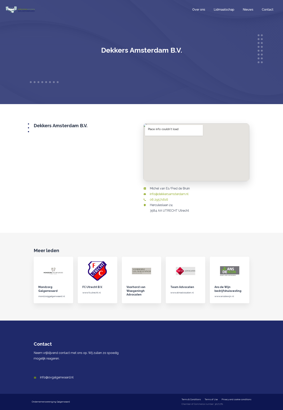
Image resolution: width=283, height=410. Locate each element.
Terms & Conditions (191, 399)
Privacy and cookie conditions (236, 399)
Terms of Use (211, 399)
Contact (267, 9)
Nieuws (248, 9)
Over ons (198, 9)
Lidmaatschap (224, 9)
